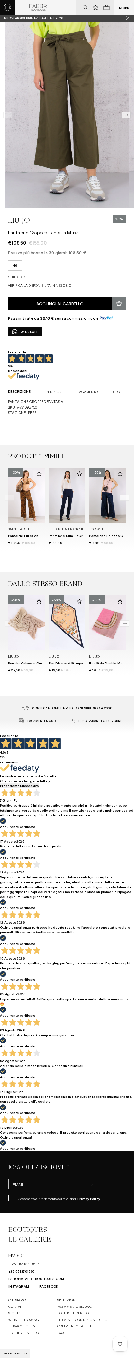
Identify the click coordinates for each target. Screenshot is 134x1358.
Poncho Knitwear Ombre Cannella (36, 663)
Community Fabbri (74, 1326)
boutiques (27, 1229)
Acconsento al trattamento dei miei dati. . (59, 1198)
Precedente (10, 785)
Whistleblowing (23, 1319)
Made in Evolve (15, 1353)
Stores (14, 1313)
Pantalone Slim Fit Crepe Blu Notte (77, 535)
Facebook (49, 1286)
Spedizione (54, 391)
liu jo (19, 220)
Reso (116, 391)
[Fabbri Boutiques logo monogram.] (7, 7)
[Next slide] (126, 115)
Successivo (29, 785)
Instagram (18, 1286)
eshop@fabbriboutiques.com (36, 1278)
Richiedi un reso (23, 1332)
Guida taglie (19, 277)
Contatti (16, 1306)
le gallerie (29, 1239)
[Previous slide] (7, 115)
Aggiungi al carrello (60, 303)
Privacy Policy (88, 1198)
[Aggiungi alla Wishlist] (119, 303)
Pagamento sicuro (74, 1306)
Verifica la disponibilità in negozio (39, 285)
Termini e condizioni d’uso (82, 1319)
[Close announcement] (130, 18)
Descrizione (19, 391)
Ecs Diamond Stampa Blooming (74, 663)
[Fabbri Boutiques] (38, 7)
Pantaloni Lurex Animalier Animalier (37, 535)
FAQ (60, 1332)
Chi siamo (17, 1300)
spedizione (67, 1300)
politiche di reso (73, 1313)
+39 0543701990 (21, 1271)
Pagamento (87, 391)
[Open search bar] (85, 7)
